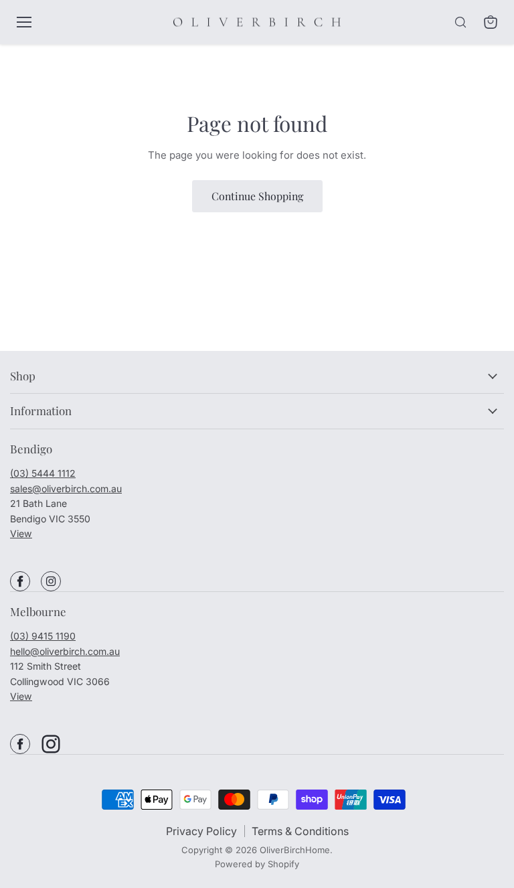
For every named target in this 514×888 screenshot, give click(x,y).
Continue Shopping (257, 196)
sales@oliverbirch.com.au (66, 488)
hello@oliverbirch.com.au (65, 651)
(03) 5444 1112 (43, 473)
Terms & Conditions (300, 831)
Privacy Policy (201, 831)
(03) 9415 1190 (43, 636)
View (21, 533)
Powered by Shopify (257, 864)
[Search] (460, 22)
